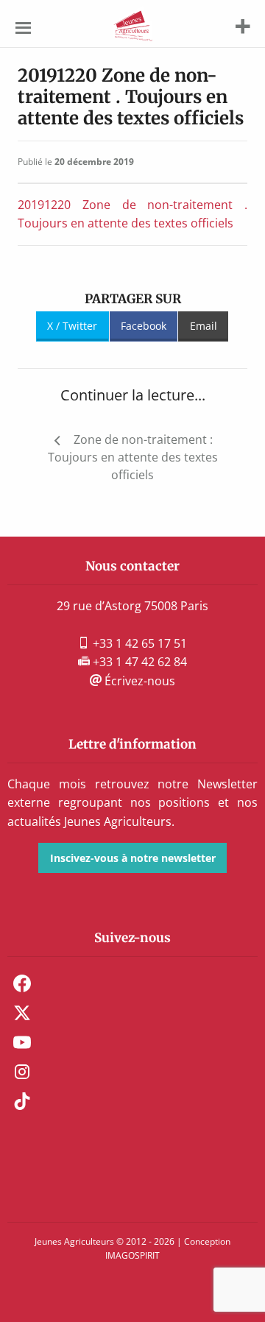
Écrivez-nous (138, 681)
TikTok (22, 1101)
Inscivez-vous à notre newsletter (133, 858)
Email (203, 326)
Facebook (143, 326)
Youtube (22, 1042)
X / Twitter (72, 326)
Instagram (22, 1071)
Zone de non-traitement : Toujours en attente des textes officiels (133, 457)
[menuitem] (132, 983)
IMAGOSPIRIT (132, 1255)
